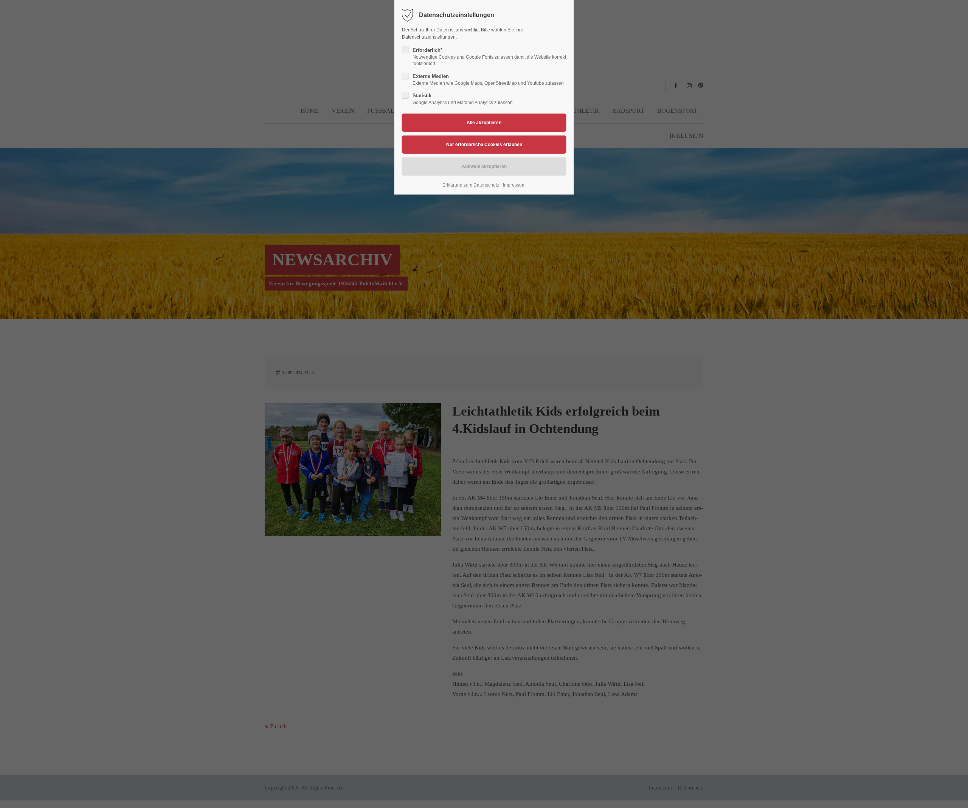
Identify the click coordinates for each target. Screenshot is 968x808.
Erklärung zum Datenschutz (470, 185)
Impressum (514, 185)
